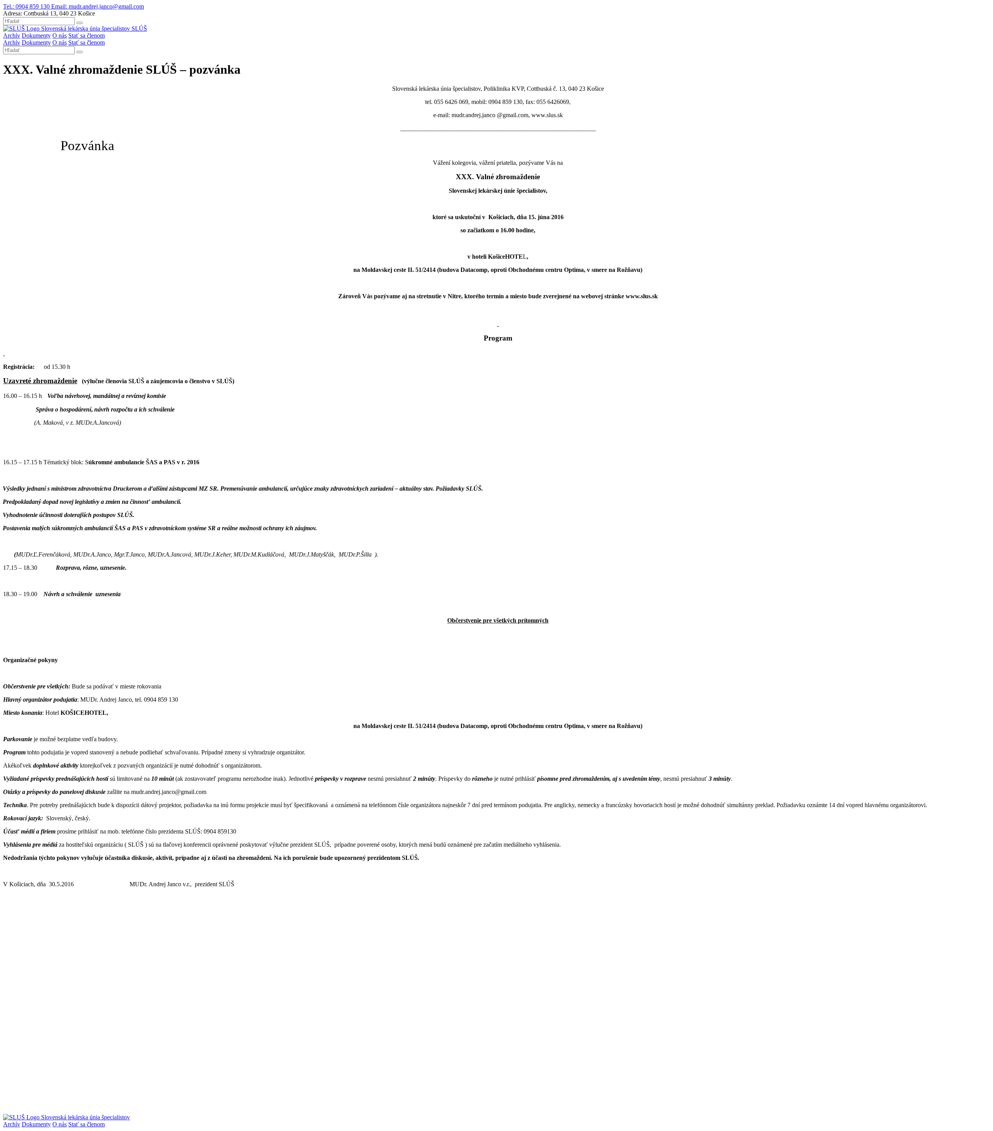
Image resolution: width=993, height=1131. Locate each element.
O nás (59, 35)
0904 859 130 (27, 6)
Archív (11, 35)
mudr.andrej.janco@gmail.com (97, 6)
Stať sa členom (86, 35)
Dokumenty (36, 35)
